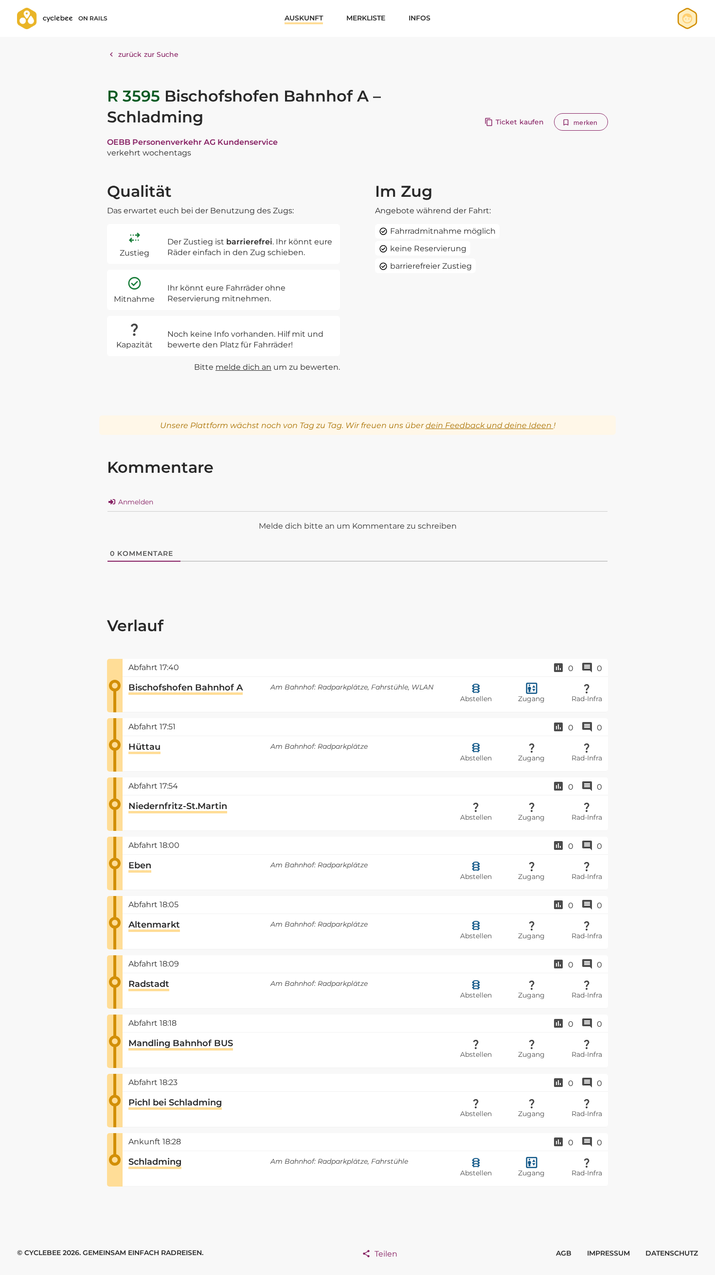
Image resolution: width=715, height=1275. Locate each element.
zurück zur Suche (148, 54)
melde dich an (243, 367)
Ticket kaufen (520, 122)
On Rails (92, 18)
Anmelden (134, 502)
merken (585, 122)
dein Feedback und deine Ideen (490, 425)
